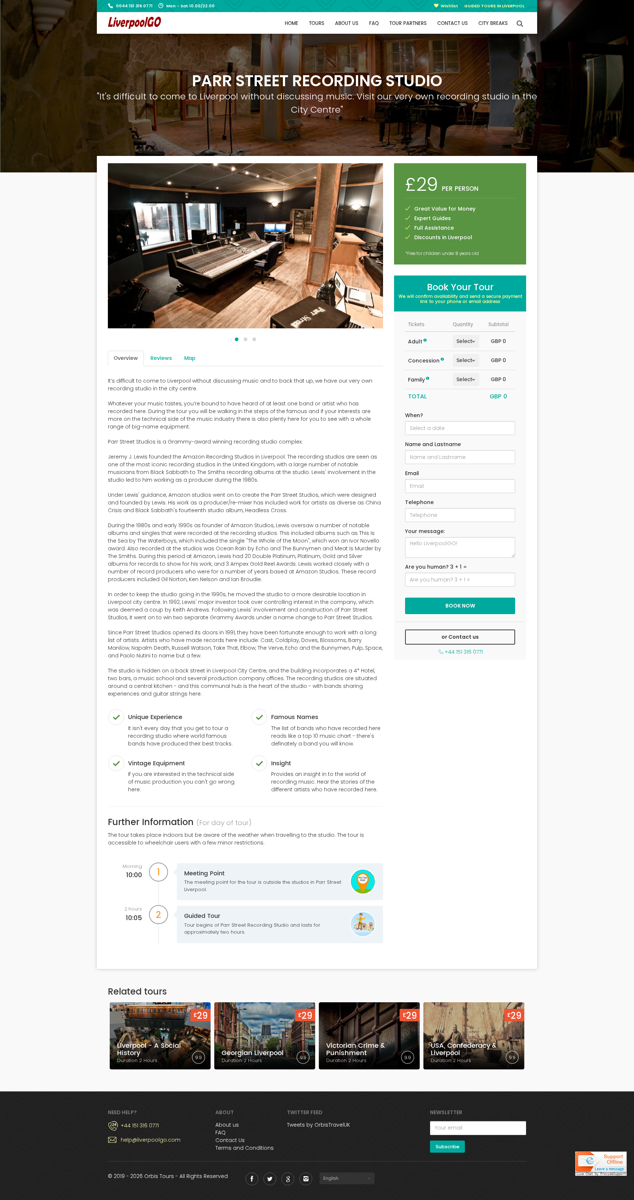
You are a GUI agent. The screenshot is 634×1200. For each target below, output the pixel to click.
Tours (316, 24)
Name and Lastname (433, 444)
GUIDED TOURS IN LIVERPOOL (494, 6)
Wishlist (449, 6)
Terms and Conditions (244, 1148)
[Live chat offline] (601, 1164)
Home (291, 24)
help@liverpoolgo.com (151, 1139)
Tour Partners (408, 24)
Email (412, 473)
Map (189, 358)
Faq (374, 24)
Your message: (425, 531)
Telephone (419, 502)
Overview (126, 358)
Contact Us (230, 1140)
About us (346, 24)
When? (414, 415)
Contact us (452, 24)
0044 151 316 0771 (134, 6)
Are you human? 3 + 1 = (436, 566)
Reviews (161, 358)
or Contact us (460, 637)
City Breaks (493, 24)
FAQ (220, 1132)
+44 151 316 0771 (464, 652)
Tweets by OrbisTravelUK (318, 1124)
